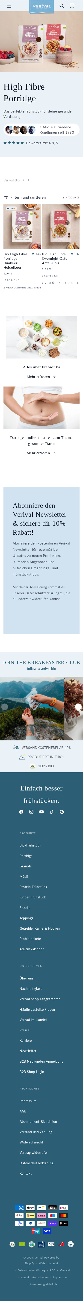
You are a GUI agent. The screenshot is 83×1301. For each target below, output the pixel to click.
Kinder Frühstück (33, 897)
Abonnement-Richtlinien (38, 1121)
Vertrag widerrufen (34, 1152)
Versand (65, 1270)
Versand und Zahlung (36, 1132)
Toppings (26, 918)
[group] (32, 708)
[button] (9, 6)
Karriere (26, 1040)
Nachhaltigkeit (31, 989)
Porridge (26, 856)
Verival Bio (11, 180)
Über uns (27, 978)
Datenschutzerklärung (36, 1163)
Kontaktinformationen (34, 1277)
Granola (26, 866)
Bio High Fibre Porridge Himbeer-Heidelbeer (15, 261)
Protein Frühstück (33, 887)
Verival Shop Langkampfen (40, 999)
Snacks (25, 908)
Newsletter (28, 1051)
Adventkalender (32, 949)
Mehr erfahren (38, 377)
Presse (25, 1030)
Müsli (24, 876)
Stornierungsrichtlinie (44, 1284)
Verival (39, 1257)
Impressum (28, 1101)
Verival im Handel (33, 1020)
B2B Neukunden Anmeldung (41, 1061)
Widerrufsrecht (31, 1142)
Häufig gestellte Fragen (37, 1009)
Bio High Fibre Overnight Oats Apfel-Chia (54, 258)
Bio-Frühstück (30, 845)
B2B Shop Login (32, 1072)
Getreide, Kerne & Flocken (40, 928)
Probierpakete (30, 939)
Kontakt (26, 1173)
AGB (23, 1111)
